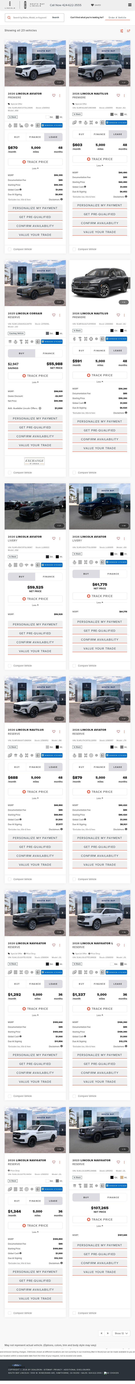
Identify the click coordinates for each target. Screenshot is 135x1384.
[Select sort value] (127, 30)
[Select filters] (122, 30)
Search (55, 17)
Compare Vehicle (23, 249)
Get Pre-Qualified (35, 217)
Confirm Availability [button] (35, 226)
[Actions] (60, 95)
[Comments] (38, 125)
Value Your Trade (35, 235)
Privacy (58, 1369)
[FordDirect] (16, 1365)
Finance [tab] (35, 137)
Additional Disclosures (77, 1369)
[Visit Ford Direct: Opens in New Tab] (112, 1373)
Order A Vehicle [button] (117, 17)
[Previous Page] (101, 1333)
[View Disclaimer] (32, 125)
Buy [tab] (17, 137)
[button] (62, 63)
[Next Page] (108, 1333)
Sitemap (48, 1369)
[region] (35, 183)
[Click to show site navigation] (130, 5)
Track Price (37, 162)
